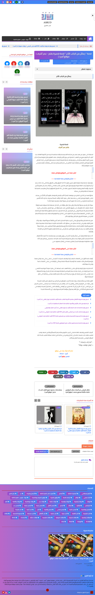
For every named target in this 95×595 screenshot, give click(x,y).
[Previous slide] (6, 82)
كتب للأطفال (42, 513)
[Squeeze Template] (91, 592)
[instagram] (6, 592)
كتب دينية (64, 513)
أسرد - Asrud (64, 353)
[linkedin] (9, 592)
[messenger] (13, 2)
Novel (70, 521)
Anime (13, 517)
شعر (6, 501)
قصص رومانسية (85, 509)
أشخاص (61, 493)
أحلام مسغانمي (86, 493)
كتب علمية (54, 513)
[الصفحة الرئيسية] (90, 38)
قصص (72, 38)
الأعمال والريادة (31, 493)
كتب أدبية (29, 509)
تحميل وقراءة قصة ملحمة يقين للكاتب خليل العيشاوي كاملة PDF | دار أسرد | (68, 323)
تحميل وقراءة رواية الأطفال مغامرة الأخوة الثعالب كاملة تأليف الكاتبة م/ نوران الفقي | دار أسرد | (63, 299)
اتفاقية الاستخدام (52, 2)
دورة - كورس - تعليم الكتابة (21, 39)
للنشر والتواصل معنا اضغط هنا (63, 178)
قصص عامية (72, 509)
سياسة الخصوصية (63, 2)
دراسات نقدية (66, 497)
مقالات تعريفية (60, 517)
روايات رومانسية (29, 501)
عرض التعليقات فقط (55, 451)
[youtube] (10, 2)
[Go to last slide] (39, 400)
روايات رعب (42, 501)
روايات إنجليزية (78, 501)
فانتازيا (78, 505)
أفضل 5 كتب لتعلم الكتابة (47, 493)
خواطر (63, 38)
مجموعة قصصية (17, 513)
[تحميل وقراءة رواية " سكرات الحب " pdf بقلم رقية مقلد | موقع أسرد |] (70, 545)
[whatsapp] (16, 2)
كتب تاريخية (18, 509)
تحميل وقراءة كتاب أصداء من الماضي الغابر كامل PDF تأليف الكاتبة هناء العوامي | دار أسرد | (64, 312)
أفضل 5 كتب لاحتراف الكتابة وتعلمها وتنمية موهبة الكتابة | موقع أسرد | (18, 168)
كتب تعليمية (86, 513)
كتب (45, 38)
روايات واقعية (16, 501)
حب (21, 493)
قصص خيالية (27, 505)
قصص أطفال (51, 505)
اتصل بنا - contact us (80, 2)
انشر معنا (90, 2)
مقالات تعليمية (46, 517)
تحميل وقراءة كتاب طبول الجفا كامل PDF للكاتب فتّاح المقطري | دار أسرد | (18, 138)
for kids (88, 521)
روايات (81, 38)
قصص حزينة (39, 505)
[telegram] (19, 2)
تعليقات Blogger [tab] (87, 446)
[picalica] (12, 592)
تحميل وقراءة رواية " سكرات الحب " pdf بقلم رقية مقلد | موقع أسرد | (71, 559)
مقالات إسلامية (86, 517)
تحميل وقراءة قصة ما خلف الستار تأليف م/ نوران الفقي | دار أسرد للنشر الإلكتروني (67, 307)
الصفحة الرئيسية (83, 63)
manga (79, 521)
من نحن (71, 2)
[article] (50, 389)
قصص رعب (16, 505)
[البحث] (3, 2)
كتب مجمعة (30, 513)
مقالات (54, 38)
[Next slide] (35, 400)
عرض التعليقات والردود (41, 451)
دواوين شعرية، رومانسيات (38, 497)
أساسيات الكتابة (72, 493)
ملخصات (23, 517)
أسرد (59, 356)
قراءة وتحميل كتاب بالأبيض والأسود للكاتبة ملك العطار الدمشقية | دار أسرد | (68, 303)
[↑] (47, 590)
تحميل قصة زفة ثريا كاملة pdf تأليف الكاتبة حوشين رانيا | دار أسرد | (17, 119)
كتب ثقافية (75, 513)
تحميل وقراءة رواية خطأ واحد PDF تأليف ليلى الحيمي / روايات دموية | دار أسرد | (53, 46)
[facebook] (22, 2)
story (62, 521)
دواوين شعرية (54, 497)
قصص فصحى (68, 63)
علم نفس (87, 505)
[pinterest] (3, 592)
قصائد (35, 38)
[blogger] (7, 2)
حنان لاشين (12, 493)
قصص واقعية (48, 509)
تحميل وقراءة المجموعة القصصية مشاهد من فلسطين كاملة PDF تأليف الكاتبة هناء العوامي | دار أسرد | (63, 317)
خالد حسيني (87, 497)
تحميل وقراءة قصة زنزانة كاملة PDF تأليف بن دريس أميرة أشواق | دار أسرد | (19, 100)
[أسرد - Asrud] (47, 19)
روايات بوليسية (65, 501)
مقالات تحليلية (73, 517)
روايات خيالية (53, 501)
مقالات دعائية (33, 517)
